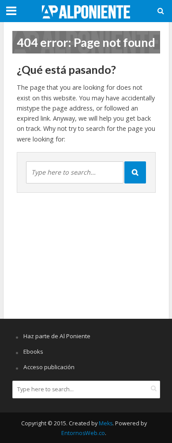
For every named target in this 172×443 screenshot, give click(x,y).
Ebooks (33, 351)
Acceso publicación (49, 367)
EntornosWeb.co (83, 433)
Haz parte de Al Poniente (56, 336)
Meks (105, 423)
